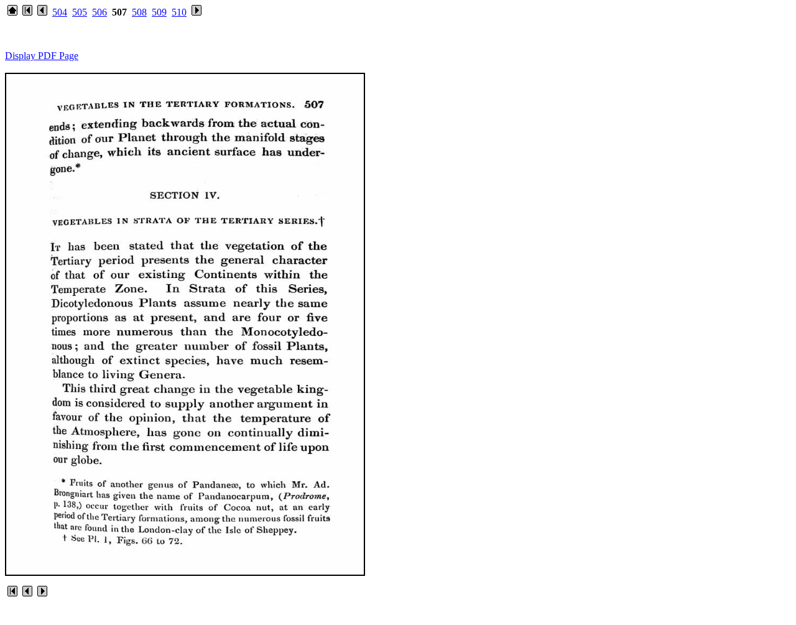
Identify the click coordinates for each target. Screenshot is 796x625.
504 (59, 12)
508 (139, 12)
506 (99, 12)
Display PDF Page (41, 55)
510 (179, 12)
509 (159, 12)
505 (79, 12)
